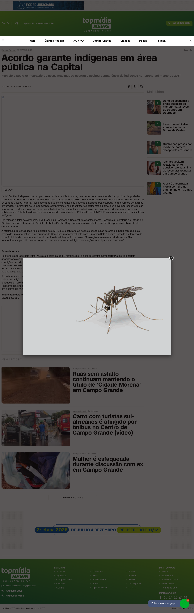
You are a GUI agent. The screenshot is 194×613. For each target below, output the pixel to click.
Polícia (143, 41)
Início (32, 41)
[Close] (171, 258)
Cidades (125, 41)
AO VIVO (79, 41)
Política (161, 41)
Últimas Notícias (54, 41)
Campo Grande (102, 41)
